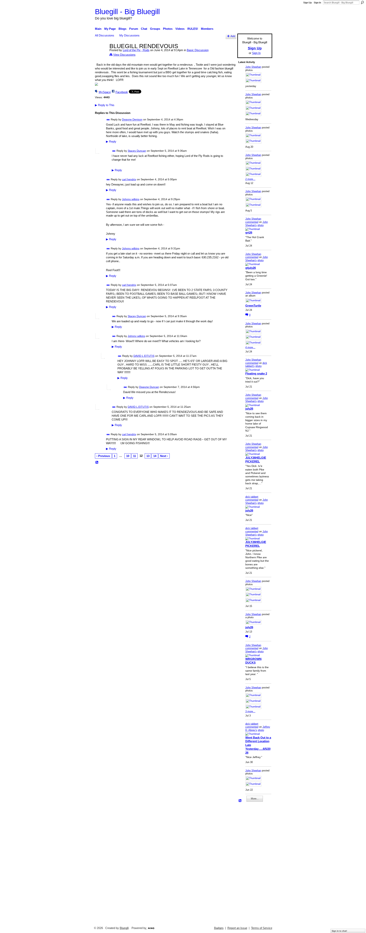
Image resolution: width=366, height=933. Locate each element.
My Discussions (129, 35)
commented (251, 222)
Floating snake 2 (256, 373)
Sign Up (307, 2)
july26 (249, 408)
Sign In (317, 2)
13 (147, 456)
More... (255, 798)
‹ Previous (103, 456)
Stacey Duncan (137, 150)
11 (134, 456)
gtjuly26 (250, 267)
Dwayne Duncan (149, 386)
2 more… (250, 179)
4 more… (250, 347)
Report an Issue (237, 928)
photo (261, 225)
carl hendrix (129, 179)
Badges (219, 928)
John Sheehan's (256, 224)
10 (127, 456)
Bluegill (124, 928)
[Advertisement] (249, 862)
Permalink (108, 120)
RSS (97, 462)
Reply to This (104, 105)
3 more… (250, 711)
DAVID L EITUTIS (143, 355)
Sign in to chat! (339, 931)
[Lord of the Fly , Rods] (101, 53)
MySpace (105, 92)
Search (362, 2)
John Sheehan (253, 66)
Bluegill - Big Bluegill (127, 11)
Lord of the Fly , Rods (136, 50)
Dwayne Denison (132, 119)
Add (232, 36)
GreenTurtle (253, 305)
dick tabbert (251, 496)
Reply (111, 141)
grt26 (248, 232)
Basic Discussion (198, 50)
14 (154, 456)
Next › (164, 456)
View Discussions (124, 54)
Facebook (122, 92)
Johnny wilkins (130, 199)
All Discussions (104, 35)
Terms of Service (261, 928)
